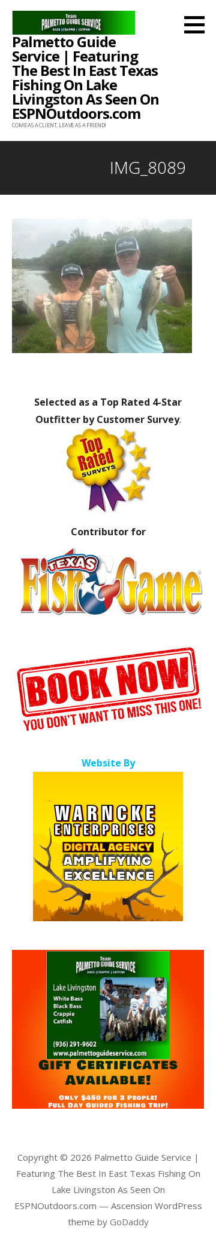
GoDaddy (129, 1222)
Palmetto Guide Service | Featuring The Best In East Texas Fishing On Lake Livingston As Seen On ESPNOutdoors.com (85, 77)
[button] (198, 24)
